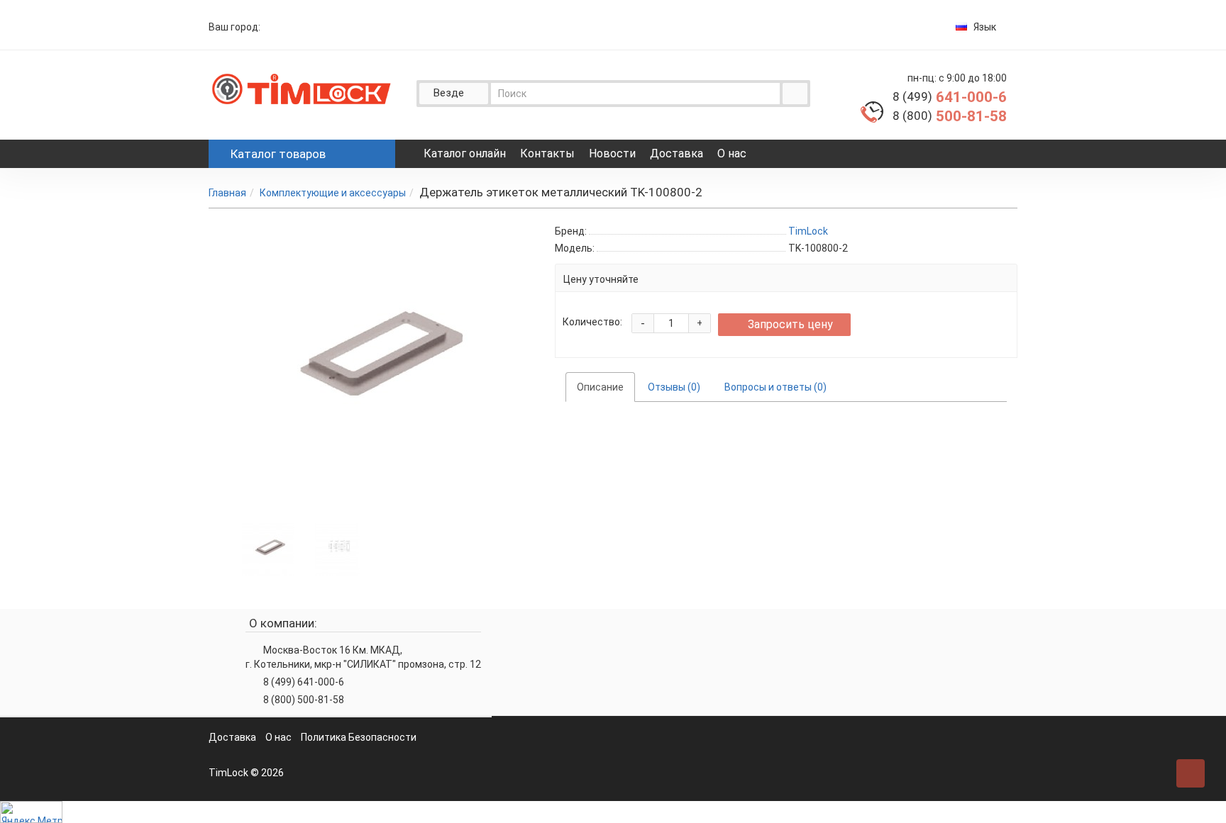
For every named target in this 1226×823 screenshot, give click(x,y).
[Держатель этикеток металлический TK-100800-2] (268, 548)
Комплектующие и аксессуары (333, 192)
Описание (600, 387)
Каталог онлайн (465, 153)
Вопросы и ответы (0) (775, 387)
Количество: (592, 321)
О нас (731, 153)
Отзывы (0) (674, 387)
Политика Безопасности (358, 737)
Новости (612, 153)
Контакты (547, 153)
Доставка (676, 153)
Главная (227, 192)
